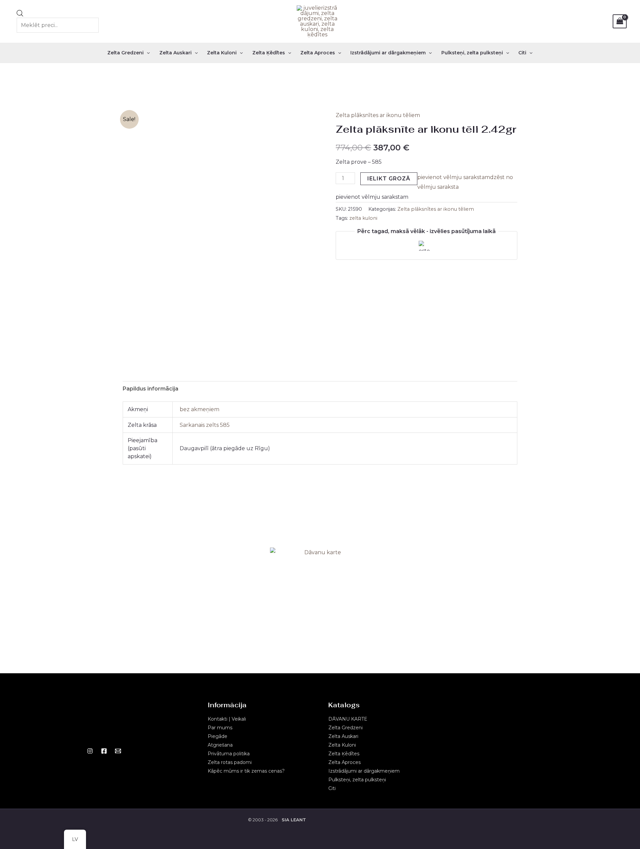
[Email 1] (118, 751)
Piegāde (217, 736)
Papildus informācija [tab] (150, 388)
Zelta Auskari (175, 53)
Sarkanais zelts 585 (205, 425)
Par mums (220, 728)
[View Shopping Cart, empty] (620, 21)
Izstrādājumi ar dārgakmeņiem (388, 53)
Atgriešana (220, 745)
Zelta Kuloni (222, 53)
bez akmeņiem (199, 409)
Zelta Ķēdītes (268, 53)
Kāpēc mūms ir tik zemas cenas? (246, 771)
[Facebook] (104, 751)
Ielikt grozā (388, 178)
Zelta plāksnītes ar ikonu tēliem (378, 115)
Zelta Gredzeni (125, 53)
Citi (522, 53)
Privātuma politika (229, 754)
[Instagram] (90, 751)
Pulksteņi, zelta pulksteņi (472, 53)
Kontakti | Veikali (227, 719)
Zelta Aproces (317, 53)
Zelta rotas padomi (230, 762)
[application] (147, 53)
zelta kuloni (363, 218)
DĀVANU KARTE (347, 719)
